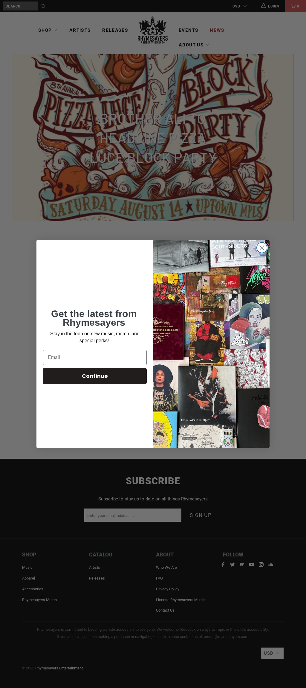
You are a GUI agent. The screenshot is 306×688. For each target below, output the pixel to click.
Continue (95, 376)
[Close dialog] (262, 247)
